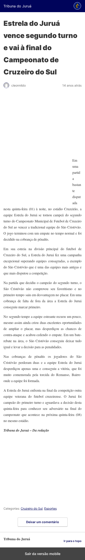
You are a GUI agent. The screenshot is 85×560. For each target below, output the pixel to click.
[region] (42, 125)
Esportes (50, 508)
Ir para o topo (73, 541)
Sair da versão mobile (42, 554)
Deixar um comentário (42, 522)
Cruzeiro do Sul (31, 508)
